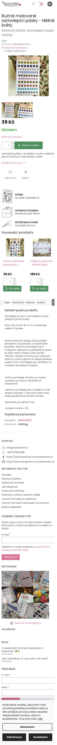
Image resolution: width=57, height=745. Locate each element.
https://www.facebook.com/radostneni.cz (29, 456)
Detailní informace (12, 162)
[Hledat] (33, 4)
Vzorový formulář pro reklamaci (19, 498)
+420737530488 (15, 452)
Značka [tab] (41, 302)
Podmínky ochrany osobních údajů (21, 494)
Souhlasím (40, 737)
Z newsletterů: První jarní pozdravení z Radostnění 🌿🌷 (22, 650)
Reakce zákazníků (11, 507)
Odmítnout (14, 737)
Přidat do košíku (30, 145)
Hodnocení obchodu (13, 482)
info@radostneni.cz (17, 447)
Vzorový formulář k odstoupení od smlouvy (25, 502)
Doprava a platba (11, 478)
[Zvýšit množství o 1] (12, 143)
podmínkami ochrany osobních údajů (26, 548)
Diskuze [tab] (30, 302)
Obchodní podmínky (13, 490)
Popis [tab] (7, 302)
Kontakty (6, 474)
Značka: (15, 51)
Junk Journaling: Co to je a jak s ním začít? (25, 658)
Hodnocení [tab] (18, 302)
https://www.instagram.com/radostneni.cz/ (30, 461)
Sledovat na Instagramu (27, 623)
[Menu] (50, 4)
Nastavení (27, 727)
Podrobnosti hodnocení (14, 47)
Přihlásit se (10, 557)
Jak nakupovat (10, 486)
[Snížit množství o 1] (12, 147)
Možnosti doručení (12, 136)
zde (40, 719)
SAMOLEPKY (25, 420)
